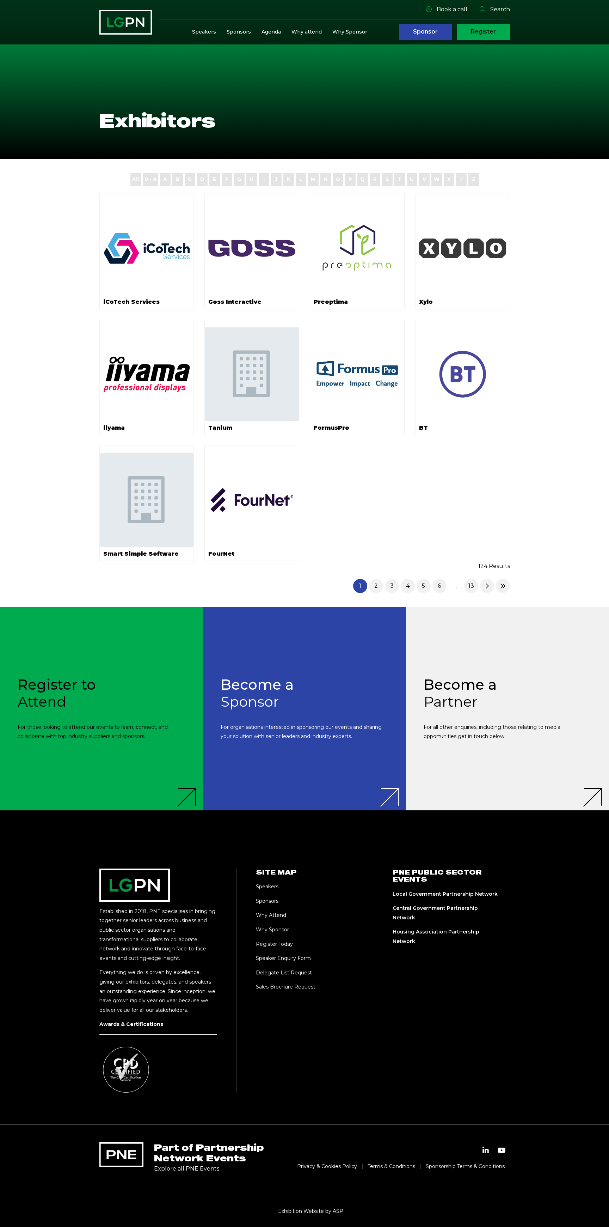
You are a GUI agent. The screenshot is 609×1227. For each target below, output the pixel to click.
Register (483, 31)
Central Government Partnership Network (435, 913)
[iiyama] (147, 374)
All (135, 179)
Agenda (271, 32)
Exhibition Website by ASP (310, 1211)
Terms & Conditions (391, 1166)
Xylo (426, 301)
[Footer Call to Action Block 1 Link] (101, 708)
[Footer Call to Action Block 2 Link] (304, 708)
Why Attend (271, 915)
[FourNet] (252, 500)
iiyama (114, 427)
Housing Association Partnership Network (436, 936)
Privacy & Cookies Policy (327, 1166)
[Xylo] (463, 248)
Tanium (220, 427)
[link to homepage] (125, 22)
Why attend (306, 32)
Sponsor (425, 31)
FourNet (221, 553)
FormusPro (331, 427)
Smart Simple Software (141, 553)
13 (471, 585)
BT (423, 427)
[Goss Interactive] (252, 248)
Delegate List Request (284, 972)
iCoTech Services (131, 301)
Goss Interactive (235, 301)
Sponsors (239, 32)
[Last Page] (503, 586)
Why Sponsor (349, 32)
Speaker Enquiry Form (283, 958)
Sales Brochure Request (285, 987)
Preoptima (331, 301)
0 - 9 (150, 179)
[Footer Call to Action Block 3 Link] (507, 708)
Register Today (274, 944)
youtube (502, 1150)
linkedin (486, 1150)
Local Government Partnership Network (445, 894)
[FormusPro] (357, 374)
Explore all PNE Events (186, 1168)
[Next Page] (487, 586)
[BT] (463, 374)
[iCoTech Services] (147, 248)
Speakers (204, 32)
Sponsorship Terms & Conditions (465, 1166)
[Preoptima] (357, 248)
